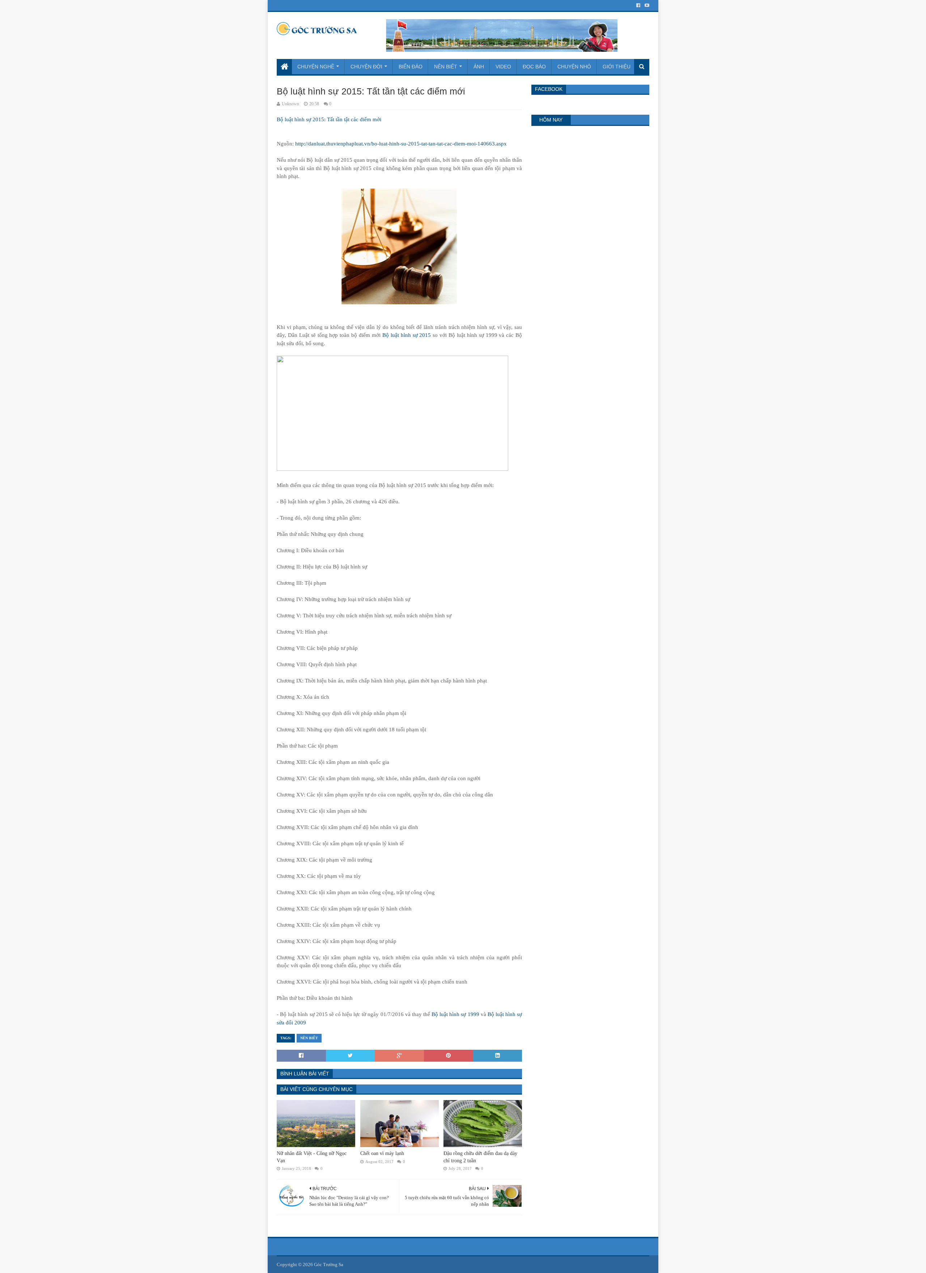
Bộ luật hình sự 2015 (406, 335)
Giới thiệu (616, 66)
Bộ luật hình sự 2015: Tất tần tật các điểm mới (329, 119)
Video (503, 66)
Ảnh (478, 66)
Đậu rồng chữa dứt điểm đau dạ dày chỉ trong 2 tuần (480, 1157)
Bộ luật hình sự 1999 (455, 1014)
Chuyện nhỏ (574, 66)
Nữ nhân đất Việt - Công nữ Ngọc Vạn (312, 1157)
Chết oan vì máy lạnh (382, 1153)
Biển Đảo (410, 66)
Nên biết (445, 66)
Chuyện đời (366, 66)
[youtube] (646, 5)
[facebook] (638, 5)
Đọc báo (534, 66)
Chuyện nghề (315, 66)
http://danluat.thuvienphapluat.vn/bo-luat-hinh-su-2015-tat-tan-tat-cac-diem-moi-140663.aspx (401, 144)
